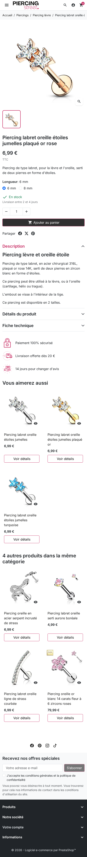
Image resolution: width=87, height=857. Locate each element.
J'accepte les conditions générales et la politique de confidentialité (41, 777)
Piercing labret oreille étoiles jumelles (20, 437)
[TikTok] (55, 745)
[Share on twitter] (26, 233)
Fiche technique (18, 325)
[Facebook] (32, 745)
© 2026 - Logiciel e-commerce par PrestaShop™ (43, 850)
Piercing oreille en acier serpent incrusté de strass (20, 618)
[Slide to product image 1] (11, 119)
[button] (65, 5)
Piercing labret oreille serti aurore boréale (64, 615)
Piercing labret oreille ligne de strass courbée (20, 699)
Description (13, 246)
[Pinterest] (39, 745)
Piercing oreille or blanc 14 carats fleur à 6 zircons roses (64, 699)
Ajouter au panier (43, 222)
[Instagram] (47, 745)
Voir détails (21, 459)
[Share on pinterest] (33, 233)
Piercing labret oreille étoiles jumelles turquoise (20, 520)
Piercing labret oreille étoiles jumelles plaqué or (65, 439)
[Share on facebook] (20, 233)
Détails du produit (19, 314)
